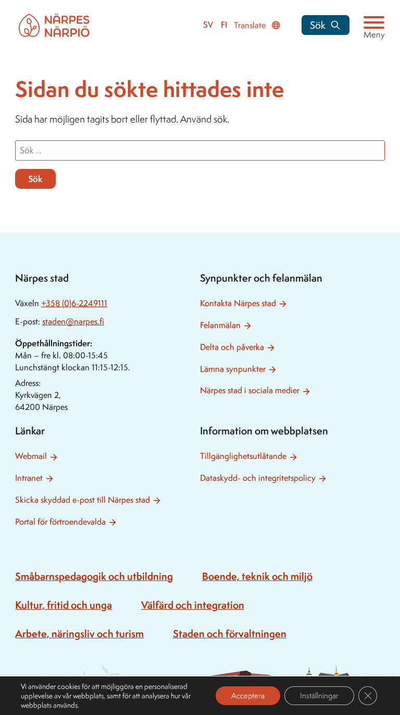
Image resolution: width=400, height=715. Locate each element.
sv (208, 24)
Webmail (31, 456)
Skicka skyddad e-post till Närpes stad (82, 499)
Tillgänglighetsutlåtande (243, 456)
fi (224, 24)
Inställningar (319, 695)
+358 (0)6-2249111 (74, 303)
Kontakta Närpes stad (238, 303)
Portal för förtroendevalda (60, 521)
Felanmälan (220, 325)
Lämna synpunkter (233, 368)
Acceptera (248, 695)
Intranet (29, 477)
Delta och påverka (232, 347)
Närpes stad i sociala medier (249, 390)
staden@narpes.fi (73, 321)
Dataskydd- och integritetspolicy (258, 477)
